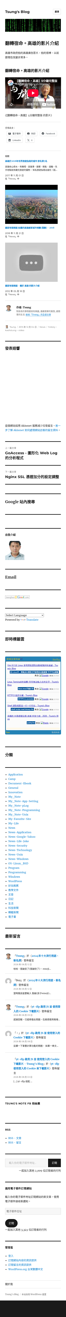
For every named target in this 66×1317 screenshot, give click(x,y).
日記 (10, 899)
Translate (32, 619)
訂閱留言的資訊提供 (19, 1264)
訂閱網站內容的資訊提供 (22, 1260)
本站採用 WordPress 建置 (34, 1294)
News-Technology (20, 850)
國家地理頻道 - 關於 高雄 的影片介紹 (22, 285)
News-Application (19, 832)
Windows (14, 876)
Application (15, 774)
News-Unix (15, 854)
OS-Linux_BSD (18, 863)
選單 (57, 11)
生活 (10, 903)
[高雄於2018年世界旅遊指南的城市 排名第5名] (31, 169)
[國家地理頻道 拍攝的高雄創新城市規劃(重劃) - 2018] (31, 204)
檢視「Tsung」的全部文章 (38, 314)
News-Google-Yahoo (21, 836)
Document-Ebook (19, 783)
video (21, 330)
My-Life (13, 823)
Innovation (15, 792)
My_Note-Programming (24, 810)
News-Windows (18, 859)
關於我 (9, 1284)
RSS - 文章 (14, 1138)
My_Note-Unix (18, 814)
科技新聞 (13, 907)
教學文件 (13, 890)
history (51, 327)
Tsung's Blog (17, 12)
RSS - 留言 (14, 1142)
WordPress (15, 881)
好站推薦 (13, 885)
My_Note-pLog (18, 805)
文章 (10, 894)
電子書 (12, 916)
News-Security (17, 845)
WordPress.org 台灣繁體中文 (25, 1269)
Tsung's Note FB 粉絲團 (22, 1103)
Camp (12, 779)
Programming (17, 872)
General (13, 787)
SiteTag (56, 659)
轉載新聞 (13, 912)
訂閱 (54, 1162)
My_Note (14, 796)
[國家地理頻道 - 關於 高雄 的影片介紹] (31, 262)
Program (13, 867)
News (42, 327)
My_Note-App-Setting (23, 801)
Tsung (13, 327)
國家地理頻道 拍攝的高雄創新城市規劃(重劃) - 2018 (29, 227)
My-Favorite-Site (19, 819)
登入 (10, 1255)
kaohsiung (10, 330)
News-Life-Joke (18, 841)
